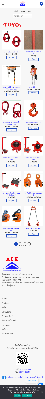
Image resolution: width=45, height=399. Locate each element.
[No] (42, 392)
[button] (3, 3)
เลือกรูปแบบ (11, 57)
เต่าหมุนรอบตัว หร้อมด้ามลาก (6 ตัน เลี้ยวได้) (11, 194)
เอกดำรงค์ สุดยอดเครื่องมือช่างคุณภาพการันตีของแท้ (24, 377)
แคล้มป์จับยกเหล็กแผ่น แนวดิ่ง (33, 194)
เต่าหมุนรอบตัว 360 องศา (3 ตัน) (11, 159)
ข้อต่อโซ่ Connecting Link (11, 52)
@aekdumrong (25, 369)
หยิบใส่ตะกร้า (33, 59)
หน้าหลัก (16, 11)
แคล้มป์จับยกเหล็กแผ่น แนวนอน (11, 229)
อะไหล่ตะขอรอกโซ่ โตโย (33, 122)
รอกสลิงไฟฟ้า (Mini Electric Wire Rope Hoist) (11, 88)
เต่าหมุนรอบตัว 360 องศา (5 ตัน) (33, 159)
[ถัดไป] (29, 244)
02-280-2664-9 (24, 372)
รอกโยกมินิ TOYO (33, 87)
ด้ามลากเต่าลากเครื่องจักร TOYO (33, 53)
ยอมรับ (17, 395)
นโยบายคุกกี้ (27, 395)
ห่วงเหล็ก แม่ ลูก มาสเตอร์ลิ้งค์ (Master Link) (11, 123)
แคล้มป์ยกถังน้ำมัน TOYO (33, 228)
